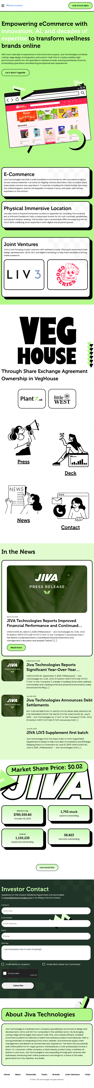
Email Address (7, 918)
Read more (16, 647)
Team (44, 1074)
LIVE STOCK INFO (80, 5)
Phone (4, 930)
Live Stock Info (47, 867)
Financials (31, 1074)
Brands (56, 1074)
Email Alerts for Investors (18, 964)
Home (7, 1074)
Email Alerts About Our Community (63, 964)
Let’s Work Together (15, 72)
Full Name (6, 905)
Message (4, 943)
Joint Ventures (72, 1074)
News (18, 1074)
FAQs (87, 1074)
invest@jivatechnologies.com (18, 897)
